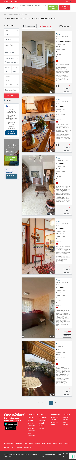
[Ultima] (55, 403)
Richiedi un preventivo (11, 132)
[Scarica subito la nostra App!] (11, 424)
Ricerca (22, 5)
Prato (60, 444)
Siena (49, 444)
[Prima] (38, 403)
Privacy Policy (52, 454)
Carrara (27, 14)
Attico (58, 34)
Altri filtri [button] (8, 100)
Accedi (41, 423)
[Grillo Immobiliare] (57, 388)
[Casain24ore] (12, 7)
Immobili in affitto (54, 424)
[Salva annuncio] (69, 85)
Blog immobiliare (31, 434)
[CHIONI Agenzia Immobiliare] (57, 266)
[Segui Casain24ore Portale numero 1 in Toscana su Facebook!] (63, 453)
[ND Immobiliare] (57, 85)
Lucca (43, 444)
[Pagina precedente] (43, 403)
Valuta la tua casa (53, 7)
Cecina (13, 447)
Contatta (67, 88)
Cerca (12, 95)
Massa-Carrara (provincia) (16, 14)
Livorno (30, 444)
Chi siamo (31, 417)
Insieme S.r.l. (7, 456)
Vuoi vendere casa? (64, 7)
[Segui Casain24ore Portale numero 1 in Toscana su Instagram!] (67, 453)
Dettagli (67, 91)
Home (5, 14)
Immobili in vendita (54, 419)
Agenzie (30, 5)
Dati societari (44, 454)
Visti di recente (41, 427)
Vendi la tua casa (65, 424)
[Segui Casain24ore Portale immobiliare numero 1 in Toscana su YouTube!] (64, 457)
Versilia (19, 447)
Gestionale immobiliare (31, 429)
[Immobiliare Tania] (57, 207)
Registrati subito (12, 176)
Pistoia (55, 444)
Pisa (25, 444)
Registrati (42, 420)
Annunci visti (37, 7)
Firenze (37, 444)
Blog (44, 5)
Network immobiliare (31, 424)
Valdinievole (27, 447)
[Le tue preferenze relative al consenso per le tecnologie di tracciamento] (72, 456)
